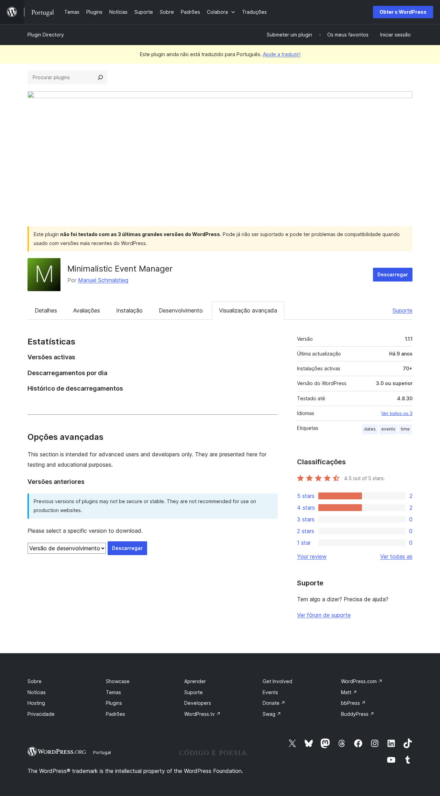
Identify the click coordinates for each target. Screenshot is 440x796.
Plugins (114, 703)
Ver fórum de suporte (324, 615)
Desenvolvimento (181, 310)
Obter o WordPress (403, 12)
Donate (274, 703)
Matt (349, 692)
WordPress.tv (202, 714)
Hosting (36, 703)
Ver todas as (396, 556)
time (405, 429)
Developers (197, 703)
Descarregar (392, 274)
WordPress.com (362, 681)
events (388, 429)
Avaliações (86, 310)
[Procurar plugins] (100, 77)
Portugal (102, 752)
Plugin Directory (46, 35)
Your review (312, 556)
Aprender (195, 681)
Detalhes (46, 310)
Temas (113, 692)
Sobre (35, 681)
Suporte (402, 310)
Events (270, 692)
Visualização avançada (248, 310)
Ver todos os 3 (396, 413)
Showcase (118, 681)
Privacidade (41, 714)
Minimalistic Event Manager (120, 269)
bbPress (353, 703)
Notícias (37, 692)
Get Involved (277, 681)
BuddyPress (357, 714)
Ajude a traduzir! (281, 54)
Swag (272, 714)
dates (370, 429)
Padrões (115, 714)
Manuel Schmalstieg (103, 280)
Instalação (129, 310)
